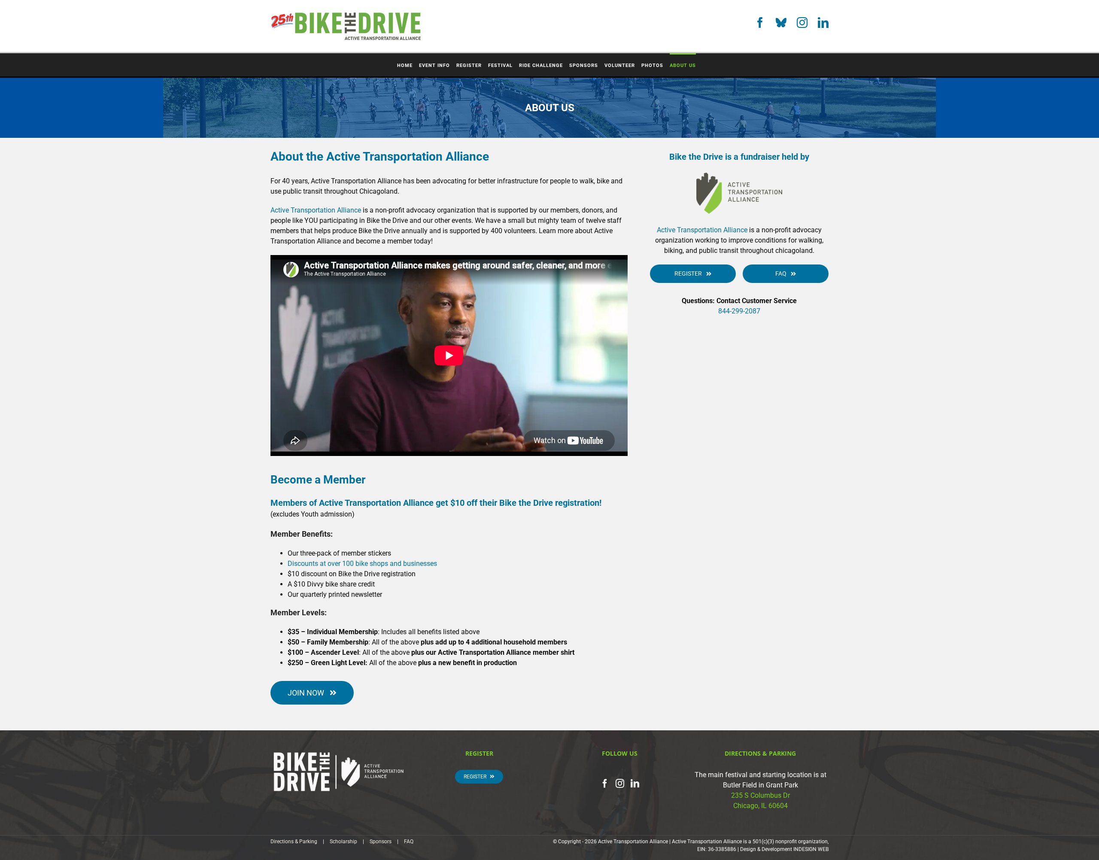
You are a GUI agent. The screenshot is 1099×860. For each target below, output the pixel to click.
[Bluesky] (781, 22)
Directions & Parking (293, 842)
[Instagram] (802, 22)
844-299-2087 (739, 311)
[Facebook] (760, 22)
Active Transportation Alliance (315, 210)
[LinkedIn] (823, 22)
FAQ (408, 842)
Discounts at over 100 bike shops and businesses (362, 563)
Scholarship (343, 842)
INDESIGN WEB (811, 849)
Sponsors (381, 842)
